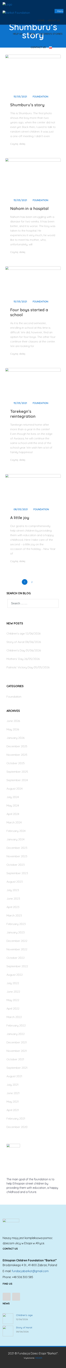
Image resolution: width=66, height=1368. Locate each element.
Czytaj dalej (18, 143)
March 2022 (14, 1017)
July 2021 (12, 1084)
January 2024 (15, 839)
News (31, 33)
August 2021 (14, 1076)
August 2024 (15, 788)
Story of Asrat (15, 642)
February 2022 (16, 1025)
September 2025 (17, 771)
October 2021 (15, 1059)
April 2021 (13, 1110)
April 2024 (13, 814)
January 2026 (15, 738)
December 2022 (17, 941)
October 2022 (16, 957)
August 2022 (15, 974)
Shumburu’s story (27, 104)
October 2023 (16, 864)
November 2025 (17, 754)
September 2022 (17, 966)
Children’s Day (16, 650)
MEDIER (38, 1358)
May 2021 (13, 1101)
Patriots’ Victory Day (20, 667)
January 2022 (16, 1034)
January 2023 (16, 932)
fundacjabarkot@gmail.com (30, 1271)
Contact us (38, 47)
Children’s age (16, 633)
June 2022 (13, 991)
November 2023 (17, 856)
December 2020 (17, 1127)
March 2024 (14, 822)
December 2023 (17, 847)
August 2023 (15, 881)
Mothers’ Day (15, 659)
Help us (18, 33)
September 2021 (17, 1067)
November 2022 (17, 949)
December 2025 (17, 746)
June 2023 (13, 898)
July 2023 (13, 890)
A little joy (19, 517)
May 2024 (13, 805)
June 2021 (13, 1093)
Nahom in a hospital (29, 208)
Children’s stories (50, 33)
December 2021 (17, 1042)
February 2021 (16, 1118)
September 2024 (17, 780)
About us (54, 20)
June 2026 (13, 721)
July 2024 (13, 797)
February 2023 (16, 924)
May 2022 (13, 1000)
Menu (59, 11)
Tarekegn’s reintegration (23, 414)
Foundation (40, 96)
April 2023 (13, 907)
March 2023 (14, 915)
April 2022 (13, 1008)
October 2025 (16, 763)
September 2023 (17, 873)
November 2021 (17, 1051)
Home (41, 20)
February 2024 (16, 831)
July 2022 (13, 983)
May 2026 (13, 729)
